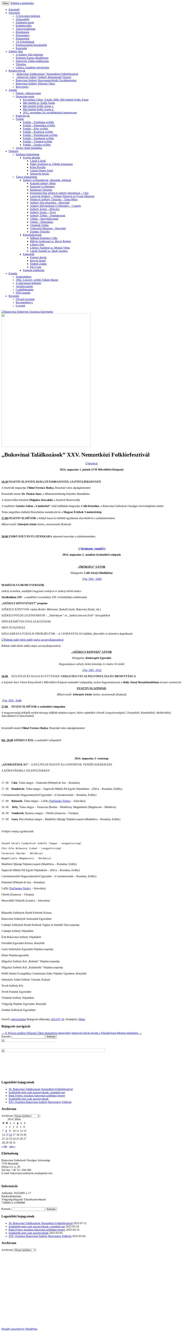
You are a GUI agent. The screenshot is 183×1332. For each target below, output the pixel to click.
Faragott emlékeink (33, 270)
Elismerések (22, 38)
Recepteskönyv (24, 302)
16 (10, 1134)
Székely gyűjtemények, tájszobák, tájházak (47, 180)
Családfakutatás (24, 289)
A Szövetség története (28, 16)
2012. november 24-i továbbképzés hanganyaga (50, 112)
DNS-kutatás (23, 292)
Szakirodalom (23, 276)
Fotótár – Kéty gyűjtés (35, 128)
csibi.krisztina (18, 1019)
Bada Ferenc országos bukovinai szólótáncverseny (37, 1095)
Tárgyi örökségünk (26, 176)
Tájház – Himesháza (41, 221)
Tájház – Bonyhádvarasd (44, 218)
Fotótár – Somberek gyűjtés (38, 138)
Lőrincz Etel (37, 244)
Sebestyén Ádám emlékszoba (32, 61)
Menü (6, 3)
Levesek (20, 305)
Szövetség (14, 12)
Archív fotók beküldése (29, 147)
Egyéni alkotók (31, 157)
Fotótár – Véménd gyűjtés (37, 141)
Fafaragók (28, 254)
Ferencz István (38, 257)
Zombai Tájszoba (40, 231)
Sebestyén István (39, 173)
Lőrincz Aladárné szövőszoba (32, 67)
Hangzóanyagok (25, 96)
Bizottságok (22, 32)
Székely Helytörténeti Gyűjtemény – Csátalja (55, 205)
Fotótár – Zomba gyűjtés (37, 144)
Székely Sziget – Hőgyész (45, 209)
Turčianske (60, 800)
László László (38, 160)
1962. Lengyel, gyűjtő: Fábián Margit (37, 279)
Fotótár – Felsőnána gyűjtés (38, 122)
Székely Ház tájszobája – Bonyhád (49, 202)
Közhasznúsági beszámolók (31, 44)
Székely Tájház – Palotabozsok (47, 215)
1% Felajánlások (25, 41)
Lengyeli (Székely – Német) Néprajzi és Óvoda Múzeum (62, 196)
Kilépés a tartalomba (22, 3)
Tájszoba (21, 64)
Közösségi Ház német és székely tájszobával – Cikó (59, 192)
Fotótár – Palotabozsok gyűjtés (40, 135)
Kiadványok (23, 115)
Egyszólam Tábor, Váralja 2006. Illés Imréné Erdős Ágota (55, 99)
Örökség (13, 151)
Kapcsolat (21, 48)
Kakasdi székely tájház (43, 183)
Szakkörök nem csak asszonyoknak (29, 1098)
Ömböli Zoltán (38, 263)
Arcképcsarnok (24, 286)
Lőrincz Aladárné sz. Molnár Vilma (50, 247)
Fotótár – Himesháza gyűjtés (39, 125)
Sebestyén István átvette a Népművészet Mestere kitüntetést (106, 1033)
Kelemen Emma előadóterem (32, 57)
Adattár (13, 90)
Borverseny (22, 86)
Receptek (14, 295)
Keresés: (6, 1036)
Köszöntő (14, 9)
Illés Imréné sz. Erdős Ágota (39, 102)
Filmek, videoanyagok (28, 93)
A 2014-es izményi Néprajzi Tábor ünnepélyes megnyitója (36, 1033)
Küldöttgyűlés (24, 25)
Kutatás (13, 273)
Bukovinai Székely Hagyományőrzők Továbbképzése (46, 80)
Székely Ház (16, 51)
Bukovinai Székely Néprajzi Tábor (35, 83)
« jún (4, 1146)
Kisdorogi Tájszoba (41, 189)
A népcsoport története (28, 283)
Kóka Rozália (38, 167)
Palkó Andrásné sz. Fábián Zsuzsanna (51, 164)
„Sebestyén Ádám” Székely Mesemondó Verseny (43, 77)
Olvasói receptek (25, 299)
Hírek (82, 1019)
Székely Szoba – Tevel (43, 212)
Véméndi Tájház (39, 225)
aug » (12, 1146)
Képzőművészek (32, 234)
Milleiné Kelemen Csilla (43, 238)
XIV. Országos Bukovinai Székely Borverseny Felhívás (40, 1102)
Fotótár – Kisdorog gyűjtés (38, 131)
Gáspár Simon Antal (41, 170)
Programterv (23, 35)
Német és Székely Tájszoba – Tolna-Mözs (54, 199)
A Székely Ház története (29, 54)
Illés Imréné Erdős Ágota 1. (38, 106)
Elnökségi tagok (25, 22)
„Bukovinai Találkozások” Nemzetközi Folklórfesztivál (47, 73)
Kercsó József (38, 260)
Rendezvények (17, 70)
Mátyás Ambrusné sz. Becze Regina (50, 241)
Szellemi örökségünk (27, 154)
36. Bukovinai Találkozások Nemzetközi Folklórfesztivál (41, 1089)
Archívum (7, 1115)
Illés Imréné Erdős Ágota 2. (38, 109)
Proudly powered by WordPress (19, 1328)
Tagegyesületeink (25, 28)
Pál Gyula (35, 267)
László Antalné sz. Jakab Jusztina (49, 250)
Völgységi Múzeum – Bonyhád (48, 228)
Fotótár (20, 118)
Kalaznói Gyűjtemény (42, 186)
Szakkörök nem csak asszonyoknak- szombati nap (37, 1092)
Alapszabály (23, 19)
